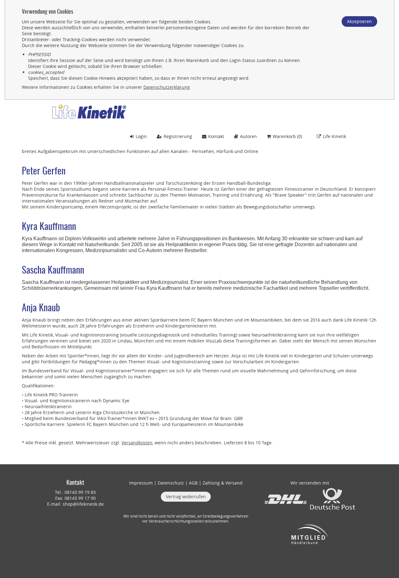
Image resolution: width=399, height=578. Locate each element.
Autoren (248, 136)
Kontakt (216, 136)
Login (141, 136)
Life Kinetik (334, 136)
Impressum (141, 483)
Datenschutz (171, 483)
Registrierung (178, 136)
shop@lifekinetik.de (83, 504)
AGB (193, 483)
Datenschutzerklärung (166, 87)
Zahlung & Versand (223, 483)
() (287, 136)
